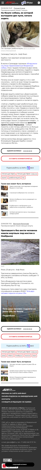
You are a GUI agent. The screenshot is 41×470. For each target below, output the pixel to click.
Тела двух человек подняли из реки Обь (17, 292)
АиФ (2, 266)
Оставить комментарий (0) (20, 159)
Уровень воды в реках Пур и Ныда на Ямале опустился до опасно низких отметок (23, 371)
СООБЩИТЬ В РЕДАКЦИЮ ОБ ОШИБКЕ (16, 402)
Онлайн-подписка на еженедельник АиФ (19, 396)
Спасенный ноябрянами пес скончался (22, 193)
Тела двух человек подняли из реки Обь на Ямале (19, 310)
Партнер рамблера (18, 460)
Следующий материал (20, 464)
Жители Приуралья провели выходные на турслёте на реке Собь (23, 378)
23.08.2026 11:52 (6, 224)
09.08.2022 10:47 (6, 8)
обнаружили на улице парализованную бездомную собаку (19, 66)
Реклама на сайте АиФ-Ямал (14, 393)
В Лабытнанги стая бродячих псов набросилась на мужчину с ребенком (21, 206)
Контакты (6, 399)
